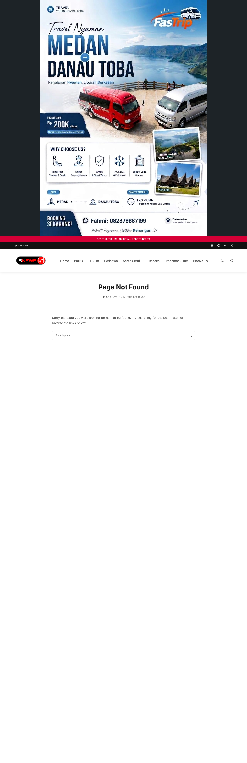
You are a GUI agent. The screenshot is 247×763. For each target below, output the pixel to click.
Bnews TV (200, 261)
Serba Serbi (131, 261)
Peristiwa (111, 261)
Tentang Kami (21, 245)
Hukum (93, 261)
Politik (78, 261)
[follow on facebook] (212, 245)
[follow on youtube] (225, 245)
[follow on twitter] (231, 245)
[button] (222, 261)
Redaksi (154, 261)
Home (64, 261)
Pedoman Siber (177, 261)
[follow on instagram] (218, 245)
